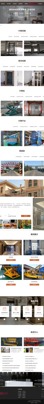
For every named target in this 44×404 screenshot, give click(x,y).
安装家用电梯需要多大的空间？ (8, 358)
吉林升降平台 (15, 126)
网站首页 (3, 3)
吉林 (0, 25)
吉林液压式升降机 (19, 96)
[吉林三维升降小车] (12, 108)
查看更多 (25, 215)
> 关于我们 (19, 392)
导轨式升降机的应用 (6, 363)
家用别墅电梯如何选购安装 (16, 348)
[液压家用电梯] (28, 350)
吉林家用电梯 (5, 66)
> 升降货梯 (19, 394)
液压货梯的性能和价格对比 (7, 370)
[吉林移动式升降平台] (12, 138)
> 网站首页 (19, 391)
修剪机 (26, 3)
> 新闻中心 (23, 394)
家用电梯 (20, 3)
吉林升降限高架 (34, 156)
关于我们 (9, 3)
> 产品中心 (24, 391)
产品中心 (40, 3)
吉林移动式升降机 (37, 96)
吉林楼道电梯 (33, 66)
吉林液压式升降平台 (24, 126)
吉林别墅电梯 (12, 66)
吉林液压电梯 (40, 66)
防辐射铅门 (36, 402)
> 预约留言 (24, 395)
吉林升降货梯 (16, 36)
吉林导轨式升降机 (28, 96)
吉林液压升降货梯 (33, 36)
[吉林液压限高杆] (12, 168)
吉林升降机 (12, 96)
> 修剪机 (19, 397)
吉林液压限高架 (26, 156)
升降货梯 (14, 3)
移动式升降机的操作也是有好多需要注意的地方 (10, 367)
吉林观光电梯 (26, 66)
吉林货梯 (10, 36)
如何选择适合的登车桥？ (6, 356)
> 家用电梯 (19, 395)
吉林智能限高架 (19, 156)
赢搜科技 (39, 401)
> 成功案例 (24, 392)
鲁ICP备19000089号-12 (31, 401)
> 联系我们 (23, 397)
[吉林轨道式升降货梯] (12, 48)
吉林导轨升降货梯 (24, 36)
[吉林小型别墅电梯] (12, 78)
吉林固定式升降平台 (33, 126)
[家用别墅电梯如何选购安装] (5, 350)
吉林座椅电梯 (19, 66)
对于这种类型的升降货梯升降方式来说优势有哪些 (11, 365)
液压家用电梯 (36, 348)
